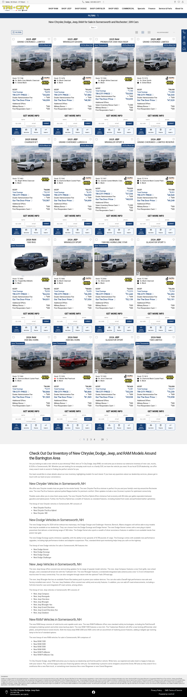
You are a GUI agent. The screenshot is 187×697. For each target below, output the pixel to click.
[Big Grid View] (143, 32)
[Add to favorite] (49, 39)
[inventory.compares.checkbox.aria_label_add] (13, 39)
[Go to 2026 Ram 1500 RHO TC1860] (31, 261)
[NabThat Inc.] (171, 694)
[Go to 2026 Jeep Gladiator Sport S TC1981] (156, 261)
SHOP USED (113, 8)
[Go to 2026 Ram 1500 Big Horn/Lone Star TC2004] (114, 261)
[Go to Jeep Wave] (45, 78)
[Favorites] (179, 2)
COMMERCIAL (128, 8)
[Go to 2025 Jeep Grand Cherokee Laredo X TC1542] (73, 160)
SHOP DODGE (81, 8)
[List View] (149, 32)
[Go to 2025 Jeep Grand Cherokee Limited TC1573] (156, 60)
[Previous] (80, 439)
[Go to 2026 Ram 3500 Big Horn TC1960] (31, 358)
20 (102, 439)
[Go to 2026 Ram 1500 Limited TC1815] (156, 358)
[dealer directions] (7, 692)
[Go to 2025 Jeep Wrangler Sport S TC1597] (114, 160)
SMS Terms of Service (173, 690)
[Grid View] (137, 32)
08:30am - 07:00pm (18, 2)
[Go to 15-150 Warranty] (45, 83)
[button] (175, 2)
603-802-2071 (95, 2)
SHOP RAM (53, 8)
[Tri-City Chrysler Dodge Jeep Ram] (16, 8)
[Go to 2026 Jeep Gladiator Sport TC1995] (114, 358)
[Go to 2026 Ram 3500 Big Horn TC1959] (73, 358)
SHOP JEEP (66, 8)
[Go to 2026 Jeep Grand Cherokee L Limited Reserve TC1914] (156, 160)
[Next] (107, 439)
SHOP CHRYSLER (97, 8)
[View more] (27, 2)
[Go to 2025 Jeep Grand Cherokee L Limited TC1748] (31, 60)
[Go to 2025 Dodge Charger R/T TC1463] (31, 160)
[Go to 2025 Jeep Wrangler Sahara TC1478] (73, 60)
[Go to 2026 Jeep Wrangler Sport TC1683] (73, 261)
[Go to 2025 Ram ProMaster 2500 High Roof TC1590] (114, 60)
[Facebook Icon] (93, 692)
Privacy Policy (156, 690)
